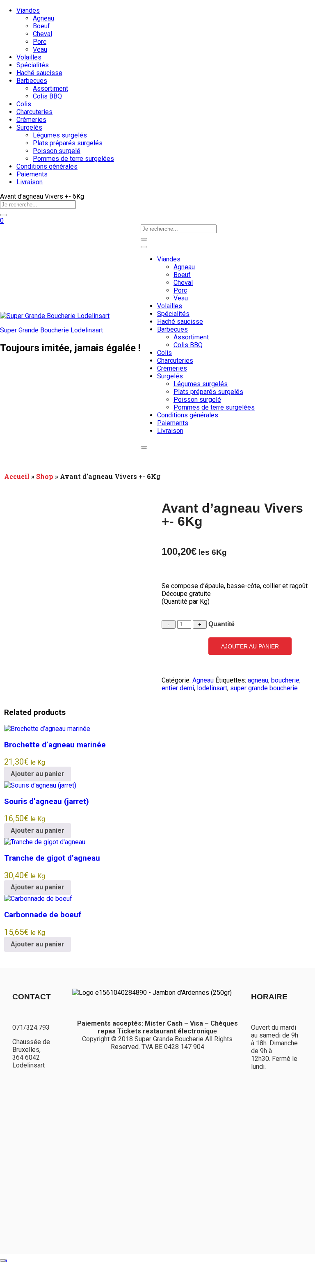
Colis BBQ (47, 96)
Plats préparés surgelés (68, 143)
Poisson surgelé (56, 151)
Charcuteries (34, 112)
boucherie (285, 680)
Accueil (17, 476)
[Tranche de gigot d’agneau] (44, 842)
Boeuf (41, 26)
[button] (37, 774)
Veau (40, 49)
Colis (23, 104)
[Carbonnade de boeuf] (38, 898)
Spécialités (32, 65)
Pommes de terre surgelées (73, 159)
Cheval (42, 34)
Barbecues (31, 81)
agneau (258, 680)
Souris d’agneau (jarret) (46, 801)
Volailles (28, 57)
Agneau (43, 18)
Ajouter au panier (250, 646)
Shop (44, 476)
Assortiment (50, 88)
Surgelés (29, 127)
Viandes (28, 10)
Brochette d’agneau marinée (55, 744)
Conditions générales (47, 166)
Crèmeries (31, 120)
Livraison (29, 182)
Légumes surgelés (60, 135)
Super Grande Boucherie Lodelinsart (51, 330)
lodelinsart (212, 688)
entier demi (178, 688)
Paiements (32, 174)
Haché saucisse (39, 73)
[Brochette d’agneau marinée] (47, 729)
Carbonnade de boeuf (42, 914)
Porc (39, 42)
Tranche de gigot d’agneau (52, 858)
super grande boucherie (264, 688)
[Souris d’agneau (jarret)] (40, 785)
